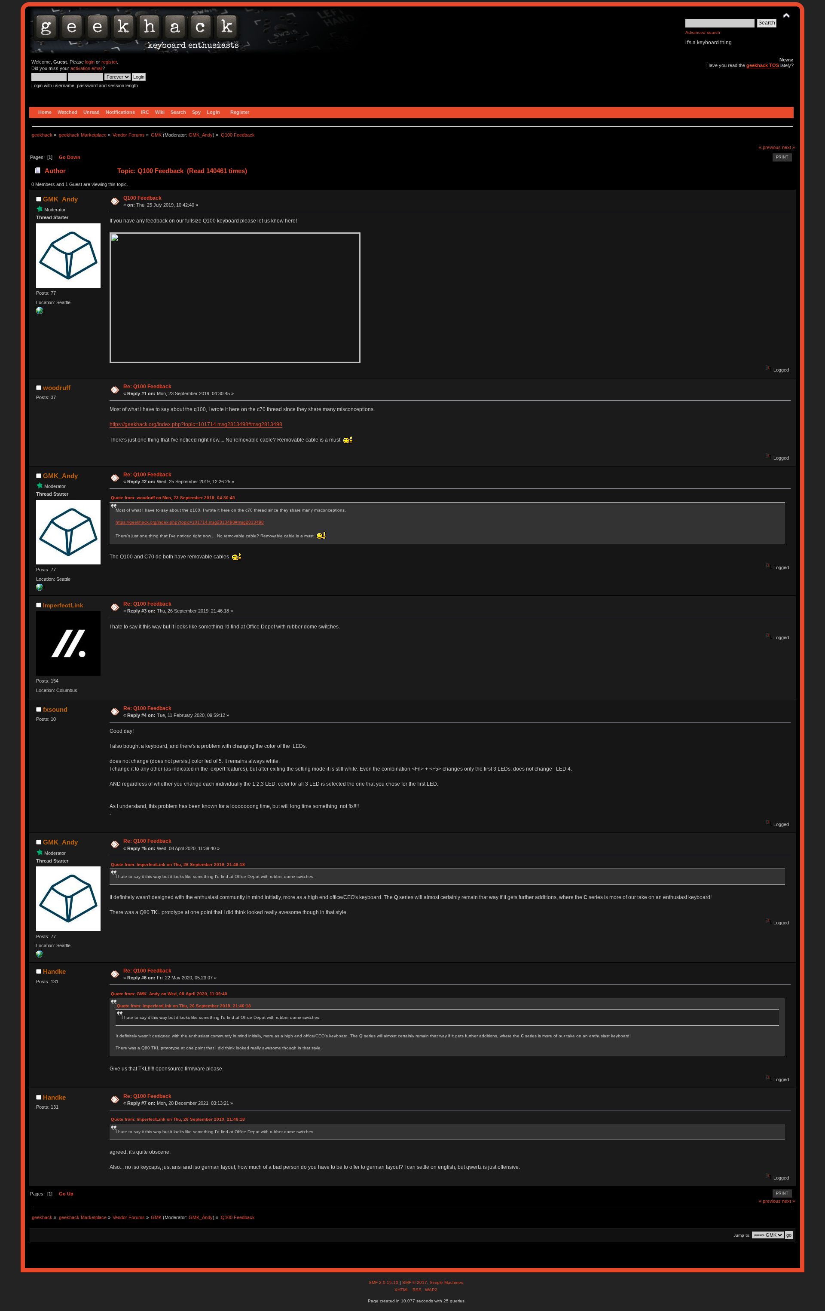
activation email (86, 68)
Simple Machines (446, 1282)
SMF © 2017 (414, 1282)
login (90, 61)
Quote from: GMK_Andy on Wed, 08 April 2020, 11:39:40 (169, 993)
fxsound (55, 709)
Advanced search (702, 32)
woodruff (56, 387)
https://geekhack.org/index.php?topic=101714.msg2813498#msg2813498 (196, 424)
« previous (770, 147)
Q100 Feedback (142, 198)
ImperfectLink (63, 605)
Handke (54, 971)
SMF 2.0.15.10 (384, 1282)
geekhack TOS (762, 65)
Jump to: (742, 1235)
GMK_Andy (201, 134)
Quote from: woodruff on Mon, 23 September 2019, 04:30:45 (173, 497)
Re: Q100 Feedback (147, 387)
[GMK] (39, 312)
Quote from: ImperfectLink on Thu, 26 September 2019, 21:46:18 (178, 864)
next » (788, 147)
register (109, 61)
